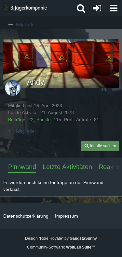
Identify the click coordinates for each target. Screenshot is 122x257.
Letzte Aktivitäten (67, 166)
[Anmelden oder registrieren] (97, 8)
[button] (113, 8)
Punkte (43, 119)
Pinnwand (22, 166)
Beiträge (16, 119)
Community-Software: (61, 247)
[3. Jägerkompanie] (25, 8)
